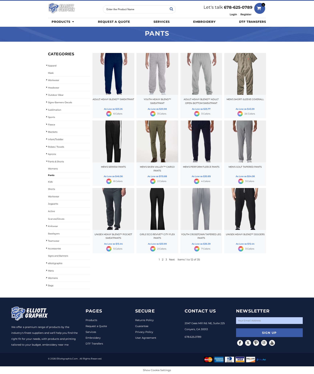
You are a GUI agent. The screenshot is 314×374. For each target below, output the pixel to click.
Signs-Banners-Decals (60, 102)
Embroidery (93, 337)
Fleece (51, 124)
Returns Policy (144, 320)
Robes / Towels (56, 146)
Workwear (53, 80)
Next (172, 259)
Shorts (51, 189)
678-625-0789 (238, 7)
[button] (64, 21)
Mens (51, 270)
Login (233, 14)
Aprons (52, 154)
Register (245, 14)
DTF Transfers (94, 343)
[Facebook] (240, 343)
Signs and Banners (58, 255)
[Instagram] (264, 343)
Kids (50, 181)
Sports (51, 117)
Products (91, 320)
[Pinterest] (256, 343)
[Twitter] (248, 343)
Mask (51, 73)
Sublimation (54, 109)
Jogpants (53, 203)
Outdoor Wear (56, 95)
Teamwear (53, 241)
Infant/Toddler (55, 139)
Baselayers (54, 233)
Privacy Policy (144, 332)
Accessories (54, 248)
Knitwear (53, 226)
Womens (53, 168)
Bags (50, 285)
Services (91, 332)
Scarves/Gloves (56, 218)
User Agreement (145, 337)
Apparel (52, 65)
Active (51, 211)
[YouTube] (272, 343)
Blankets (52, 131)
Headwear (53, 87)
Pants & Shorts (56, 161)
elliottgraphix (55, 263)
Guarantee (141, 326)
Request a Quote (96, 326)
